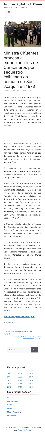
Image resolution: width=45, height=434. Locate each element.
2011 (9, 380)
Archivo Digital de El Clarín (23, 4)
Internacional (12, 401)
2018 (20, 387)
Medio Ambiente (14, 412)
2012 (20, 380)
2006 (20, 373)
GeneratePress (24, 430)
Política (10, 397)
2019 (31, 387)
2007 (31, 373)
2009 (20, 377)
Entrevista (11, 415)
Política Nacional (12, 322)
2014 (9, 383)
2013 (31, 380)
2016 (31, 383)
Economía (11, 408)
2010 (31, 377)
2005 (9, 373)
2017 (9, 387)
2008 (9, 377)
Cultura (10, 405)
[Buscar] (34, 349)
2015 (20, 383)
